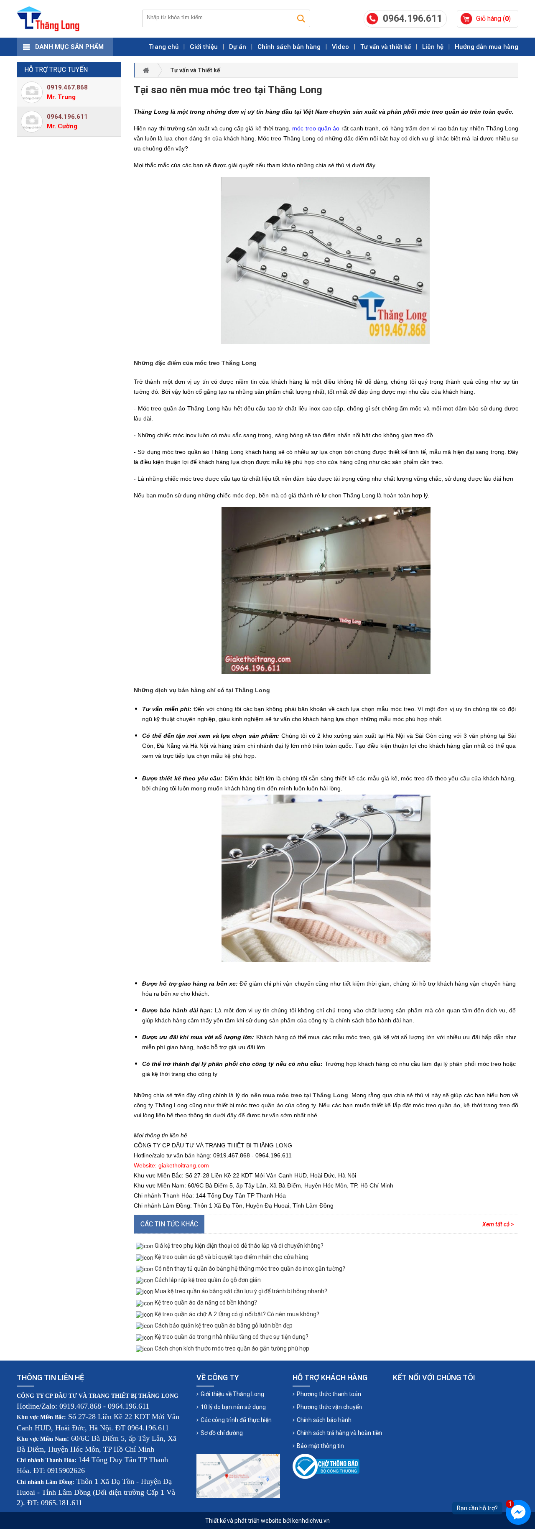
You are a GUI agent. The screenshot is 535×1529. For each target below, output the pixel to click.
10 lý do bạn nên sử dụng (233, 1407)
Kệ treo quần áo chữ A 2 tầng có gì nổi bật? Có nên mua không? (236, 1314)
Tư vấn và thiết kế (385, 47)
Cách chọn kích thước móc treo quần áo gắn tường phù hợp (231, 1348)
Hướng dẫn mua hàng (486, 47)
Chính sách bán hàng (289, 47)
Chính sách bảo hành (324, 1420)
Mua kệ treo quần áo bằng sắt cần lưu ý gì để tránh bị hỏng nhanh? (240, 1291)
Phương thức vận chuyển (329, 1407)
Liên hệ (432, 47)
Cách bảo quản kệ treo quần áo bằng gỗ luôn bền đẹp (223, 1325)
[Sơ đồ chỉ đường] (238, 1476)
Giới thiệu (204, 47)
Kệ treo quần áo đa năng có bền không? (205, 1302)
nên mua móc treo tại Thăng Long (299, 1095)
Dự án (237, 47)
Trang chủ (163, 47)
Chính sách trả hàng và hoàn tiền (339, 1433)
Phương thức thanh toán (329, 1394)
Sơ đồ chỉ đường (222, 1433)
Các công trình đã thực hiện (236, 1420)
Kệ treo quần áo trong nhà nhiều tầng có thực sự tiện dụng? (230, 1336)
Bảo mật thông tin (320, 1445)
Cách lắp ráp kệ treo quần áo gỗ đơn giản (207, 1280)
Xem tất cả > (498, 1224)
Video (340, 47)
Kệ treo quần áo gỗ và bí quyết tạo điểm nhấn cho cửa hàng (230, 1257)
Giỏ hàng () (493, 19)
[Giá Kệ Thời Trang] (48, 19)
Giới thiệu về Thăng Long (232, 1394)
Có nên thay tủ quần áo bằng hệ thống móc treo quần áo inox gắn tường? (249, 1268)
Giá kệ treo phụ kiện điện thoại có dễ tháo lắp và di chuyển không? (238, 1245)
